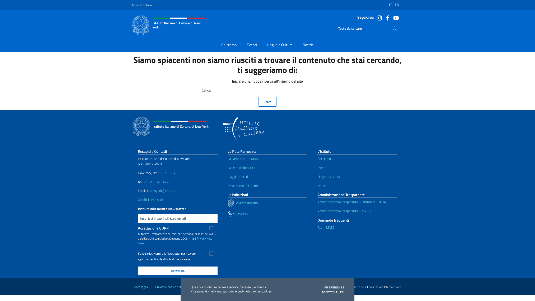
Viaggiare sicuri (238, 176)
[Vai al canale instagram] (378, 17)
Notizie (322, 185)
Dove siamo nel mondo (243, 185)
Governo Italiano (142, 5)
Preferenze (334, 287)
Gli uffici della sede (151, 199)
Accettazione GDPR (153, 228)
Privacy (201, 238)
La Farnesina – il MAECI (244, 158)
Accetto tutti (332, 292)
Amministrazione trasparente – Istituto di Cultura (351, 201)
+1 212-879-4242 (157, 181)
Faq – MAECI (326, 227)
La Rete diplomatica (241, 167)
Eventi (321, 167)
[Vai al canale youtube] (395, 17)
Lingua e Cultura (328, 176)
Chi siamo (324, 158)
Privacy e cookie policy (169, 286)
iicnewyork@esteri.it (161, 190)
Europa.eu (241, 213)
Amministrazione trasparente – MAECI (344, 210)
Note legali (141, 286)
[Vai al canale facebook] (386, 17)
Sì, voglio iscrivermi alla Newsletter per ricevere (167, 253)
